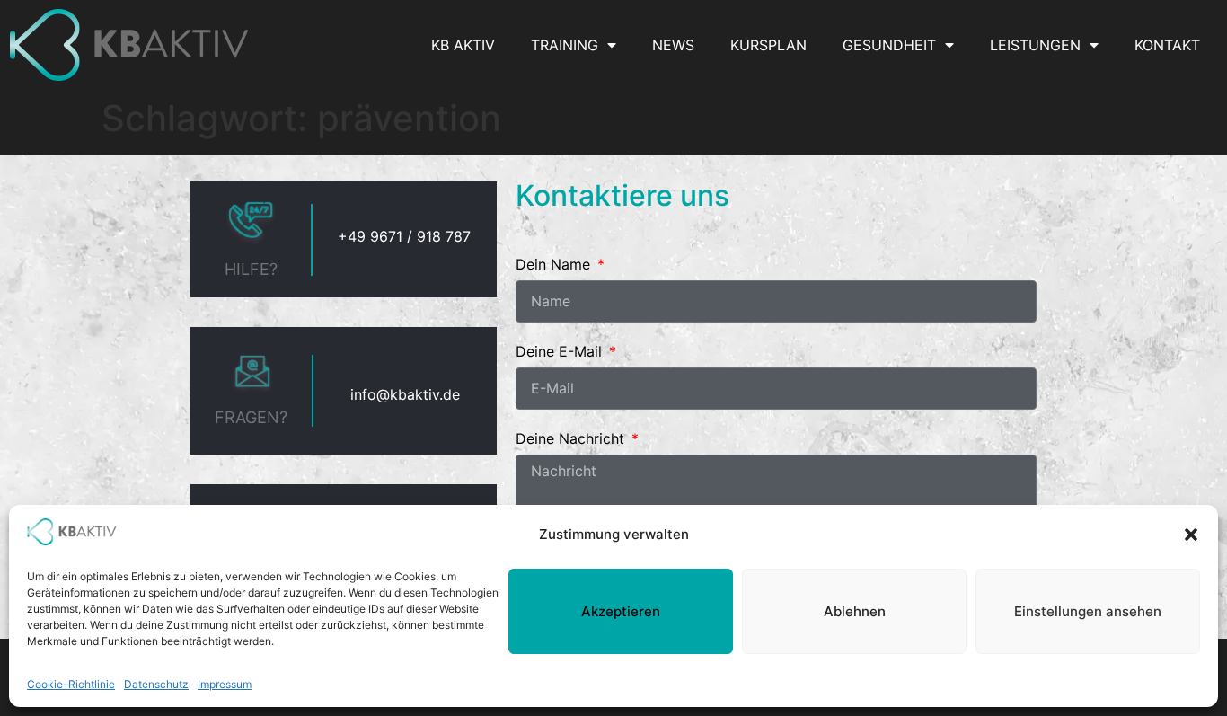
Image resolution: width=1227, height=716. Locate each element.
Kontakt (1167, 45)
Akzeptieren (620, 611)
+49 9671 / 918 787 (404, 236)
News (673, 45)
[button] (1191, 535)
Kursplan (768, 45)
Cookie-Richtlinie (71, 684)
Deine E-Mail (561, 352)
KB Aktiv (463, 45)
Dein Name (555, 265)
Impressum (225, 684)
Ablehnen (855, 611)
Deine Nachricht (572, 439)
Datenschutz (156, 684)
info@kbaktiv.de (405, 394)
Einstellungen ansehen (1087, 611)
